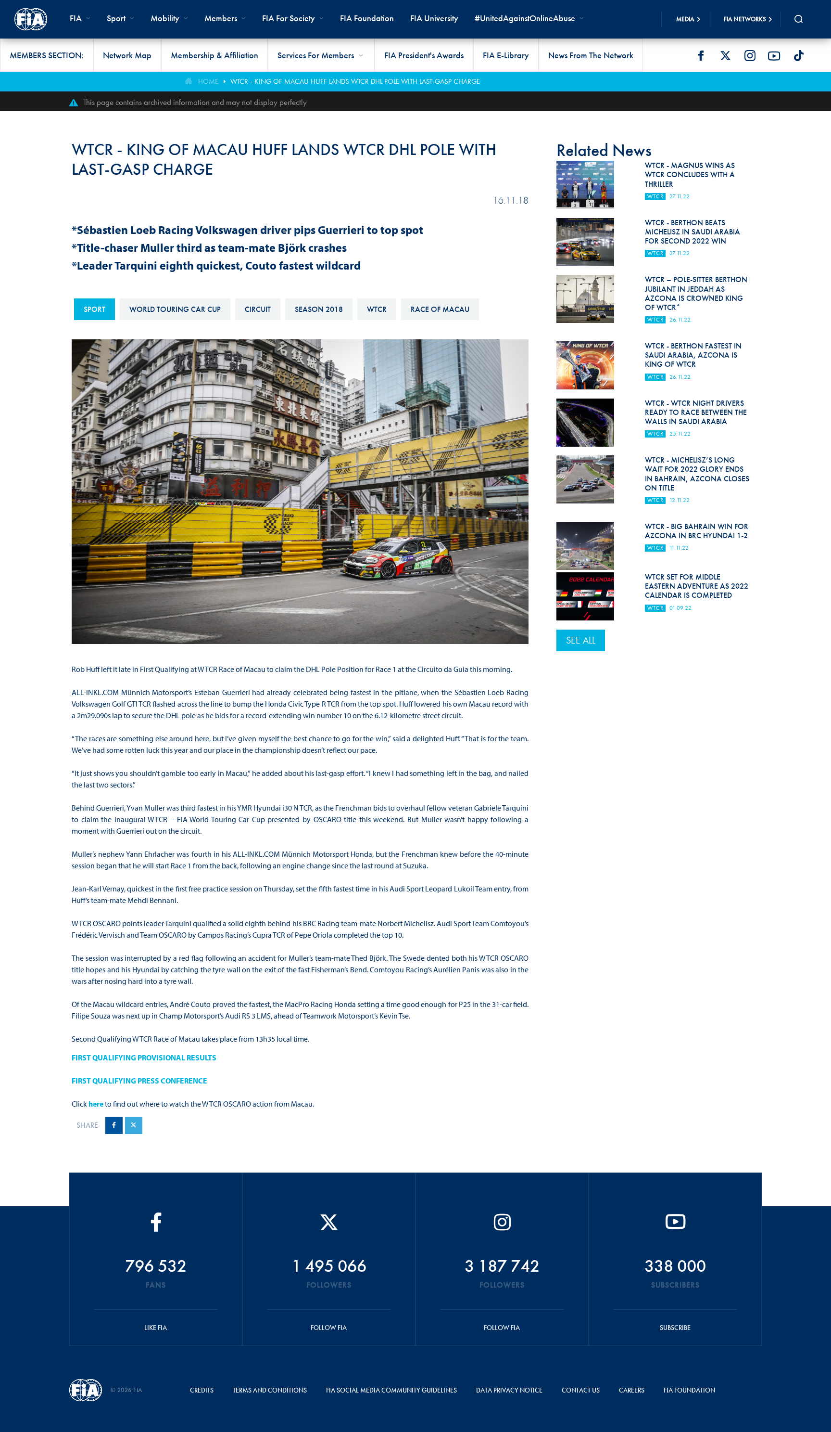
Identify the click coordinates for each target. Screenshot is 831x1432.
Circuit (258, 309)
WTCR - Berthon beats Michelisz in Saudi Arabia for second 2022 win (692, 232)
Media (685, 19)
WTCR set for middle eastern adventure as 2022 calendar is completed (696, 586)
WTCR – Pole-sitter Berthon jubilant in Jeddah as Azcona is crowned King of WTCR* (696, 293)
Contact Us (581, 1390)
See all (580, 640)
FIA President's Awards (424, 55)
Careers (631, 1390)
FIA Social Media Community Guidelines (391, 1390)
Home (208, 81)
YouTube (774, 56)
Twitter (725, 56)
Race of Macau (440, 309)
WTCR (377, 309)
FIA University (434, 18)
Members (220, 18)
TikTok (799, 56)
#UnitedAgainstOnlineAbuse (525, 18)
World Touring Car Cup (175, 309)
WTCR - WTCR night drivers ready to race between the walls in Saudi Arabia (696, 412)
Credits (202, 1390)
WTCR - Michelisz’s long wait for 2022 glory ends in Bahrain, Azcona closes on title (697, 474)
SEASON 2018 (319, 309)
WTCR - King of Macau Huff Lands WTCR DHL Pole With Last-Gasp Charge (355, 81)
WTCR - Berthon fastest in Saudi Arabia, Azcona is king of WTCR (693, 355)
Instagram (750, 56)
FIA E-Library (506, 55)
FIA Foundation (367, 18)
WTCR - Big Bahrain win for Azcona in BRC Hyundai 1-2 (696, 531)
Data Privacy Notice (509, 1390)
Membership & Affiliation (214, 55)
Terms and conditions (270, 1390)
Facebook (700, 56)
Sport (94, 309)
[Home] (30, 19)
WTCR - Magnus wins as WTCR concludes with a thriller (690, 174)
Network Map (127, 55)
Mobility (165, 18)
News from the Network (590, 55)
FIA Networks (745, 19)
